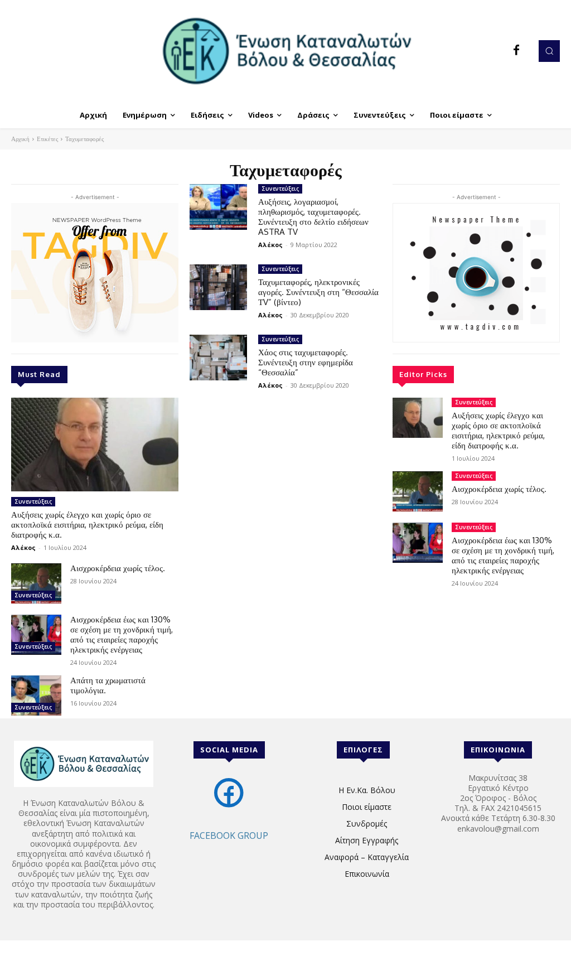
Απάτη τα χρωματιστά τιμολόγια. (108, 685)
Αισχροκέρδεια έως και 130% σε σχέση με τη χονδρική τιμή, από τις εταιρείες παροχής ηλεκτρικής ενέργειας (121, 634)
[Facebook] (516, 51)
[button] (549, 50)
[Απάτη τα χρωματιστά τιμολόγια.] (36, 695)
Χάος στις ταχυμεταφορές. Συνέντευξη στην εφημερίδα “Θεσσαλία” (305, 362)
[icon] (229, 804)
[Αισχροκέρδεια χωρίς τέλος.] (36, 583)
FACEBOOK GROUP (229, 835)
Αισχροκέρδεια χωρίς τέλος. (117, 568)
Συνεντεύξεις (33, 501)
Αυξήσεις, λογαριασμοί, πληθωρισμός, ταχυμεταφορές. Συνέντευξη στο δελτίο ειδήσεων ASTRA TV (313, 216)
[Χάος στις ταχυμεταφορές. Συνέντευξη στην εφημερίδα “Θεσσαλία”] (218, 358)
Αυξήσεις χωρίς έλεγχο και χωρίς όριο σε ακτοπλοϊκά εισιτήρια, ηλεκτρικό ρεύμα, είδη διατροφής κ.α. (87, 524)
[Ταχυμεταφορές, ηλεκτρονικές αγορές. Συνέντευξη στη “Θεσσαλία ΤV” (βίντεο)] (218, 287)
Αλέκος (23, 547)
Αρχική (20, 139)
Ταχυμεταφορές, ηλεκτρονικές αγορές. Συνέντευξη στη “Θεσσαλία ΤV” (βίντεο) (318, 292)
